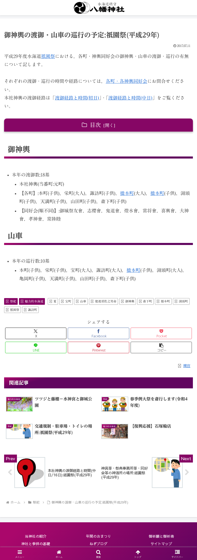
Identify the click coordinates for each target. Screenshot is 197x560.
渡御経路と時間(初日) (77, 97)
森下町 (147, 301)
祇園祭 (48, 56)
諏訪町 (32, 309)
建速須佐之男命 (105, 301)
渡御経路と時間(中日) (130, 97)
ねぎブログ (98, 543)
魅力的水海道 (34, 301)
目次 (95, 125)
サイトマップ (161, 543)
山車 (83, 301)
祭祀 (13, 301)
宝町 (68, 301)
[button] (161, 347)
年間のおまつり (98, 536)
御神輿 (129, 301)
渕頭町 (183, 301)
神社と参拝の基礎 (35, 543)
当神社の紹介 (35, 536)
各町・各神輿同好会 (126, 81)
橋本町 (127, 193)
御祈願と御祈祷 (161, 536)
